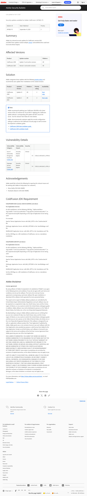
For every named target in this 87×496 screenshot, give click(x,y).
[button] (78, 2)
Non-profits (49, 429)
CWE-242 (9, 160)
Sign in (83, 2)
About (4, 456)
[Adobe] (3, 2)
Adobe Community (73, 432)
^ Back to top (82, 401)
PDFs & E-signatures (26, 2)
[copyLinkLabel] (49, 396)
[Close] (68, 492)
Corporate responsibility (8, 466)
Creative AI (5, 429)
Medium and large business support (76, 436)
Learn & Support (56, 2)
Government (49, 432)
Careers (4, 459)
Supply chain (5, 470)
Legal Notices (10, 382)
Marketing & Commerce (41, 2)
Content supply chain (29, 429)
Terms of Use (71, 490)
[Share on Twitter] (42, 396)
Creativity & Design (13, 2)
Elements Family (6, 442)
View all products (6, 447)
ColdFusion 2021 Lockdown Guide (19, 129)
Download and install (73, 429)
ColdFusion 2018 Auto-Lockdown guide (21, 126)
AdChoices (82, 493)
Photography (5, 431)
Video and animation (7, 435)
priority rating (38, 79)
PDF (3, 438)
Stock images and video (8, 445)
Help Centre (71, 427)
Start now (50, 413)
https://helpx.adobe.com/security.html (31, 376)
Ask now (12, 413)
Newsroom (5, 463)
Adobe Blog (5, 479)
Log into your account (7, 454)
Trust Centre (5, 472)
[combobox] (60, 8)
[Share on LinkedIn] (45, 396)
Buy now (67, 2)
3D (3, 440)
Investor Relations (6, 468)
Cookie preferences (80, 490)
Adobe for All (5, 477)
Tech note (45, 98)
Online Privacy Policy (22, 382)
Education (49, 427)
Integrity (4, 475)
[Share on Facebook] (38, 396)
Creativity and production (30, 434)
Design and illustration (7, 433)
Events (4, 461)
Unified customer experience (31, 432)
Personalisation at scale (30, 427)
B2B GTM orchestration (29, 436)
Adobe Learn (71, 434)
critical (30, 42)
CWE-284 (9, 169)
